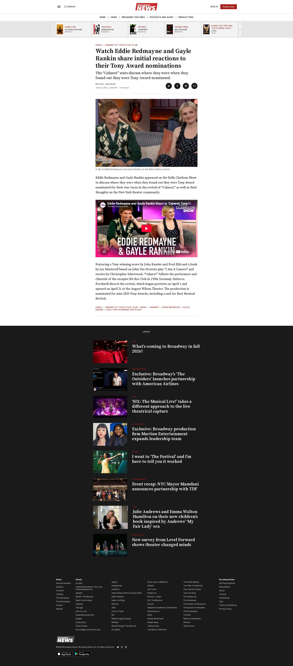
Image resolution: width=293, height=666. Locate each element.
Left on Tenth (118, 611)
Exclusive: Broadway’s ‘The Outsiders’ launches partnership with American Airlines (163, 379)
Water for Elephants (192, 618)
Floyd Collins (81, 626)
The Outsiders (189, 600)
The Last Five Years (192, 589)
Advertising (224, 598)
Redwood (151, 593)
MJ (113, 615)
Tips (221, 601)
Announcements (63, 583)
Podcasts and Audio (161, 17)
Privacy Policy (225, 609)
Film (134, 397)
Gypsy (114, 582)
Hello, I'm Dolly (118, 600)
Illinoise (115, 604)
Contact (222, 594)
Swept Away (152, 622)
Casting (59, 594)
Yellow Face (188, 626)
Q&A (135, 507)
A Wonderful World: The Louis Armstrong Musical (89, 588)
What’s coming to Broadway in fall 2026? (166, 349)
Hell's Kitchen (118, 596)
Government (139, 479)
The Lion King (189, 593)
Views (113, 17)
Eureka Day (81, 622)
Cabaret (154, 307)
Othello (150, 585)
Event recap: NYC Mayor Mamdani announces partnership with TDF (165, 486)
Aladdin (79, 593)
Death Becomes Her (85, 615)
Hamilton (115, 589)
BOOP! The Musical (84, 596)
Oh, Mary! (116, 629)
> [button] (240, 29)
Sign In (214, 6)
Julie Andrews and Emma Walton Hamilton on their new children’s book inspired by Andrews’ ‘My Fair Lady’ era (165, 519)
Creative (60, 590)
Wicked (186, 622)
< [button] (53, 29)
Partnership (139, 369)
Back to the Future (84, 600)
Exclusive (137, 424)
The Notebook (190, 596)
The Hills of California (193, 585)
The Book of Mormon (157, 629)
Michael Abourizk (106, 84)
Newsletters (185, 17)
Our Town (151, 589)
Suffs (149, 615)
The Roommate (190, 611)
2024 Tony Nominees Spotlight (124, 310)
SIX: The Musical (154, 600)
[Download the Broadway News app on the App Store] (64, 653)
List (134, 341)
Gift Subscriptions (227, 583)
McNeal (115, 622)
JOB (113, 607)
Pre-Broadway (62, 598)
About (221, 590)
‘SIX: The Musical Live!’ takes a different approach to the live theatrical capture (162, 406)
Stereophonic (153, 611)
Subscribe (228, 6)
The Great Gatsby (191, 582)
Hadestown (117, 585)
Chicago (79, 607)
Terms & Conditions (228, 605)
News (103, 17)
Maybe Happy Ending (121, 618)
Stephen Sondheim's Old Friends (162, 607)
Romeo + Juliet (154, 596)
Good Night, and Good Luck (88, 629)
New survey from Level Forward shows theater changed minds (163, 542)
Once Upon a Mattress (157, 582)
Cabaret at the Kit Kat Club (121, 45)
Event (135, 452)
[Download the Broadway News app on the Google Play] (82, 653)
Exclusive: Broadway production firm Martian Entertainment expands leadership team (164, 433)
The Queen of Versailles (194, 607)
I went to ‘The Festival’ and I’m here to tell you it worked (161, 459)
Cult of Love (81, 611)
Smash (150, 604)
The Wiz (187, 615)
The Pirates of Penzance (194, 604)
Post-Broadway (63, 601)
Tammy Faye (153, 626)
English (79, 618)
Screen (59, 605)
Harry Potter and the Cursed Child (126, 593)
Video (99, 45)
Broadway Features (133, 17)
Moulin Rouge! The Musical (124, 626)
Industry (59, 587)
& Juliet (79, 583)
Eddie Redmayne (171, 307)
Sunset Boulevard (155, 618)
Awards (59, 609)
